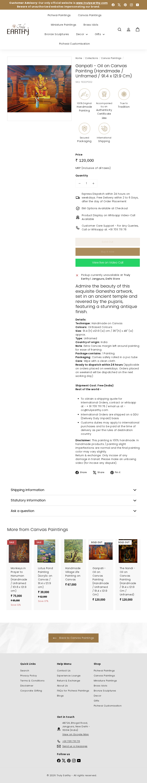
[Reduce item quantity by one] (79, 183)
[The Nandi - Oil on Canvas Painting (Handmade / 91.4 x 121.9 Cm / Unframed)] (128, 572)
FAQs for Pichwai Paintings (73, 690)
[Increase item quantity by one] (93, 183)
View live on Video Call (107, 262)
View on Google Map (75, 734)
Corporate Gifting (31, 690)
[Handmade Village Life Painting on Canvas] (73, 564)
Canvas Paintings (90, 15)
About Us (62, 685)
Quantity (81, 175)
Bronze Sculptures (57, 34)
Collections (91, 58)
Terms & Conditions (32, 680)
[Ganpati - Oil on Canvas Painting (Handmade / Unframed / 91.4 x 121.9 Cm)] (101, 572)
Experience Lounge (69, 675)
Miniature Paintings (63, 25)
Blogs (60, 695)
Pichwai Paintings (59, 15)
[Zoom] (39, 89)
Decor (80, 34)
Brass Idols (91, 25)
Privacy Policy (28, 675)
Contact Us (64, 670)
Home (78, 58)
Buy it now (107, 251)
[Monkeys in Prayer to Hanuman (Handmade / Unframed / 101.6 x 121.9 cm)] (19, 574)
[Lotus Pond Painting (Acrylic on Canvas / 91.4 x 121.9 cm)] (46, 572)
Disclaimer (27, 685)
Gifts (98, 34)
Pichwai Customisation (74, 44)
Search (24, 670)
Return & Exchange (68, 680)
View (104, 117)
